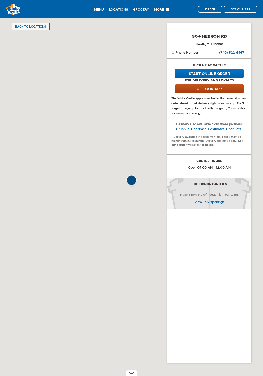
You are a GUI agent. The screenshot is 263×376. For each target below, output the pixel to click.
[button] (131, 181)
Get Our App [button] (240, 9)
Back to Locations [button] (30, 26)
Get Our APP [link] (209, 89)
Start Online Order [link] (209, 73)
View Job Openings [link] (209, 202)
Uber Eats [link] (233, 129)
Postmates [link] (216, 129)
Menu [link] (99, 9)
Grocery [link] (141, 9)
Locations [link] (118, 9)
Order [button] (210, 9)
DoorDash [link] (198, 129)
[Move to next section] (131, 373)
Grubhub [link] (182, 129)
